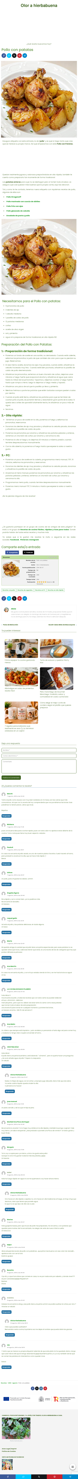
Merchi (10, 794)
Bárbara (10, 824)
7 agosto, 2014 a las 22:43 (15, 943)
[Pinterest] (19, 55)
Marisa (10, 1219)
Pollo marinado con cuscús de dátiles (23, 201)
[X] (14, 55)
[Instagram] (41, 1388)
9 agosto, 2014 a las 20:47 (16, 1222)
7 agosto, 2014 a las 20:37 (15, 875)
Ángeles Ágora (13, 893)
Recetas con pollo (9, 590)
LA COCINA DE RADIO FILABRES (19, 989)
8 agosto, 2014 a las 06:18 (15, 969)
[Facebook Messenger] (9, 55)
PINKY (9, 1245)
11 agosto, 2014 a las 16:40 (15, 1273)
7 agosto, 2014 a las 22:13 (15, 921)
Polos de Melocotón (10, 625)
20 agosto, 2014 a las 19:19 (16, 1347)
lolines (9, 872)
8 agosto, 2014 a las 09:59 (16, 1049)
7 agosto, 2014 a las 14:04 (15, 796)
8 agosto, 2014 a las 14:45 (15, 1124)
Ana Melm (11, 1024)
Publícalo (29, 552)
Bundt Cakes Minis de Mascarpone (62, 625)
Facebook (14, 539)
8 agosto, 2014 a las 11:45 (15, 1104)
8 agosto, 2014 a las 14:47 (19, 1077)
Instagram (34, 539)
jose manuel (12, 1101)
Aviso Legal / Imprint (9, 1449)
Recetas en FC (40, 590)
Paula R (10, 847)
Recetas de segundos (25, 590)
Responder (6, 816)
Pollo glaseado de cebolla (18, 211)
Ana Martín (11, 966)
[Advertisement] (39, 27)
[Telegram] (24, 55)
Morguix (10, 1147)
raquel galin (12, 918)
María (9, 941)
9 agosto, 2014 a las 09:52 (19, 1195)
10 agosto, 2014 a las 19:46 (16, 1247)
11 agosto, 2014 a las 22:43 (16, 1300)
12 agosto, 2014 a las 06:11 (19, 1323)
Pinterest (24, 539)
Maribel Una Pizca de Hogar (18, 1122)
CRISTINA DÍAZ (13, 1047)
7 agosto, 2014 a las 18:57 (15, 850)
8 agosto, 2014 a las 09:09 (16, 1027)
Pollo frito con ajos (14, 206)
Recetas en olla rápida (55, 590)
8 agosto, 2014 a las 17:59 (15, 1150)
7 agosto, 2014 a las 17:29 (15, 827)
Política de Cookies (9, 1451)
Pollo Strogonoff (13, 197)
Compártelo (13, 552)
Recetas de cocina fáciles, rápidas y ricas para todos (44, 529)
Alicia (13, 609)
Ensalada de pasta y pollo (18, 215)
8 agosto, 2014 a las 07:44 (16, 992)
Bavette (10, 1270)
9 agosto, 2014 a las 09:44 (16, 1175)
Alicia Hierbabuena (18, 1075)
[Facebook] (4, 55)
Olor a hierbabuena (39, 5)
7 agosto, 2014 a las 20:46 (16, 895)
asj (8, 1345)
